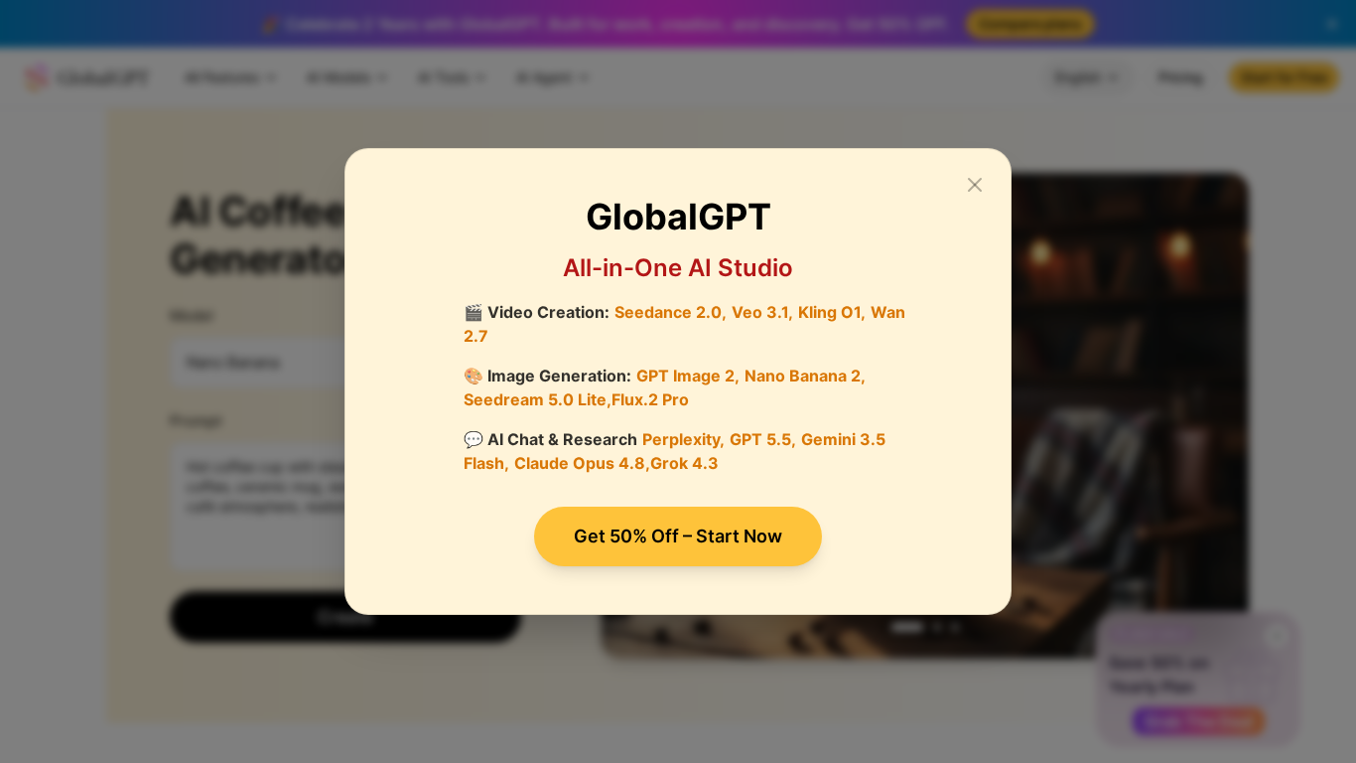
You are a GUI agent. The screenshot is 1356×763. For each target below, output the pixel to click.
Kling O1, (832, 312)
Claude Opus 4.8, (582, 463)
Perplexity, (683, 439)
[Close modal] (975, 185)
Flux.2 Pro (650, 399)
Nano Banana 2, (805, 375)
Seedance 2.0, (670, 312)
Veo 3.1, (762, 312)
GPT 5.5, (763, 439)
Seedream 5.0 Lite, (537, 399)
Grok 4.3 (684, 463)
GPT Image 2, (688, 375)
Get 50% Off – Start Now (678, 536)
